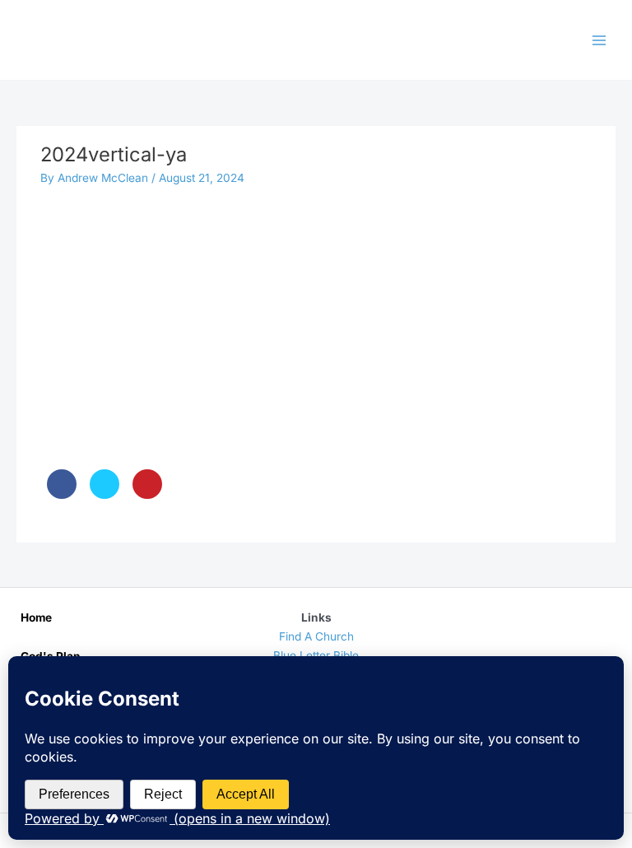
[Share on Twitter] (104, 494)
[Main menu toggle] (599, 40)
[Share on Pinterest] (147, 494)
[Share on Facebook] (62, 494)
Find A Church (316, 636)
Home (36, 617)
